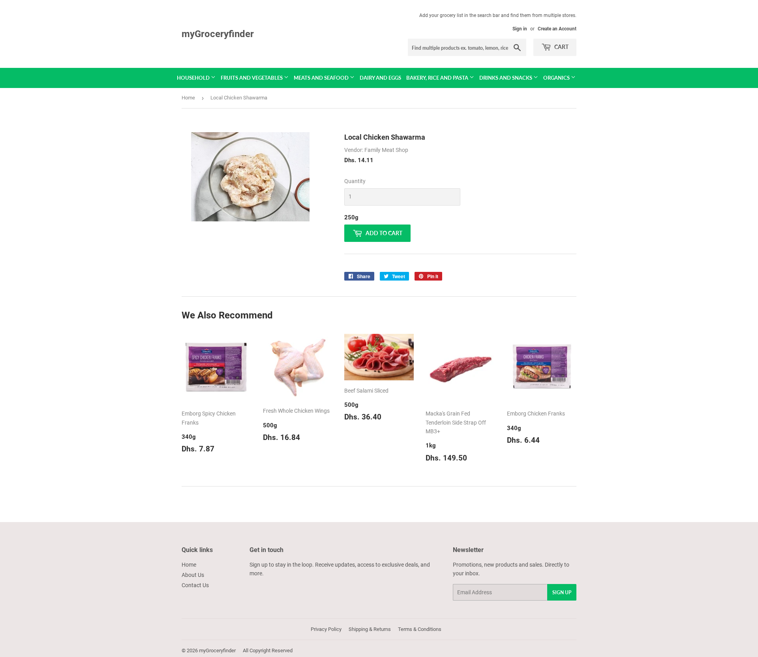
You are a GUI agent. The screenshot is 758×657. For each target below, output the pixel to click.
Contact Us (195, 585)
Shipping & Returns (370, 629)
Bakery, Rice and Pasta (437, 78)
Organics (557, 78)
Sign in (519, 29)
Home (188, 98)
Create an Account (557, 29)
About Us (193, 575)
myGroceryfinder (218, 33)
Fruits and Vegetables (252, 78)
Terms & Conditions (419, 629)
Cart (560, 46)
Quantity (355, 181)
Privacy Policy (326, 629)
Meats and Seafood (322, 78)
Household (194, 78)
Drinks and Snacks (506, 78)
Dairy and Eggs (380, 78)
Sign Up (561, 592)
